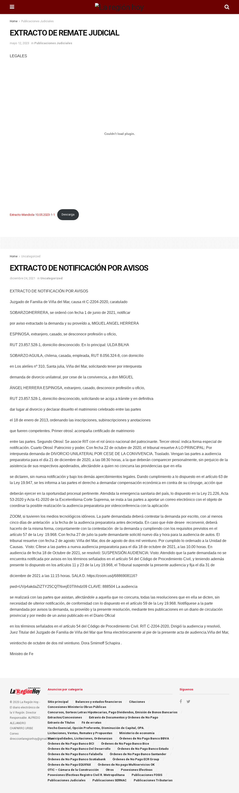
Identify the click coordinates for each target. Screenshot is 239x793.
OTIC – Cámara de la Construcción (73, 769)
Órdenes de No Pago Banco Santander (138, 754)
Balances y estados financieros (98, 701)
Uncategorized (30, 256)
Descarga (68, 214)
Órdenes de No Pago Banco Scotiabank (76, 759)
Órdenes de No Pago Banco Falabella (75, 754)
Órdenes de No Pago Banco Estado (143, 748)
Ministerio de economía (137, 733)
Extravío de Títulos (61, 722)
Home (14, 21)
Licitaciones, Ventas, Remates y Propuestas (80, 733)
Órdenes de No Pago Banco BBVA (144, 738)
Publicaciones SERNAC (109, 780)
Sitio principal (58, 701)
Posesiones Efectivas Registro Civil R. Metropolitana (86, 775)
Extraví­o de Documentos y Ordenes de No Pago (123, 717)
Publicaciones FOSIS (147, 775)
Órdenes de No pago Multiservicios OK (126, 764)
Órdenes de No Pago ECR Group (135, 759)
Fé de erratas (91, 722)
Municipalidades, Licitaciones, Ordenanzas (80, 738)
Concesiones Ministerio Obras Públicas (77, 707)
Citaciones (137, 701)
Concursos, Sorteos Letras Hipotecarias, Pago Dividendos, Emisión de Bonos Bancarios (112, 712)
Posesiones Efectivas (136, 769)
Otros (110, 769)
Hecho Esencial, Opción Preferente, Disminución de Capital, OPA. (96, 728)
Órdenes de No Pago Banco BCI (71, 743)
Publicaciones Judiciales (37, 21)
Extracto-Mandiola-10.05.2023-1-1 (32, 214)
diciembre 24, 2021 (22, 278)
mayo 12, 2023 (19, 43)
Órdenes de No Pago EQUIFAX (69, 764)
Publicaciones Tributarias (153, 780)
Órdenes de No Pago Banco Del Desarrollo (79, 748)
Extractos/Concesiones (65, 717)
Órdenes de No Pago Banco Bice (125, 743)
